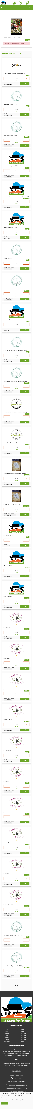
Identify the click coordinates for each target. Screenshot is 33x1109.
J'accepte (4, 1103)
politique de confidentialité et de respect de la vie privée (16, 1100)
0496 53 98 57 (18, 1078)
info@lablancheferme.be (21, 1055)
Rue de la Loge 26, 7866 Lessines (17, 1085)
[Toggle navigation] (29, 8)
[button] (1, 7)
